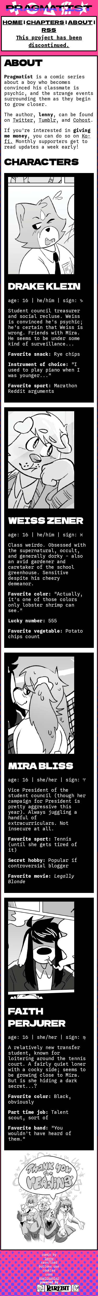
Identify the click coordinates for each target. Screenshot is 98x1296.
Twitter (23, 120)
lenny (49, 1259)
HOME (12, 22)
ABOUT (80, 22)
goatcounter (49, 1278)
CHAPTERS (45, 22)
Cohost (81, 120)
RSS (49, 29)
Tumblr (47, 120)
